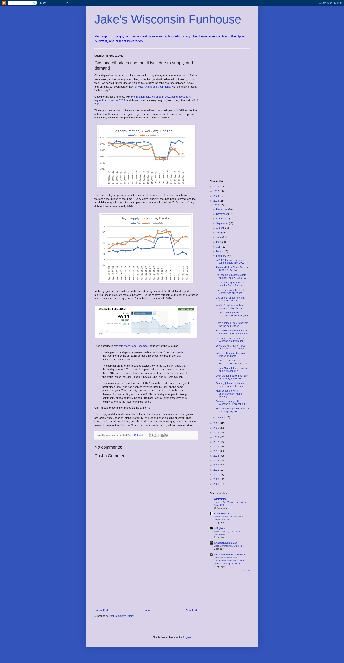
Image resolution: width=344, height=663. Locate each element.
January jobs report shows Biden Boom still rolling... (230, 385)
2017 (216, 442)
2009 (216, 479)
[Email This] (151, 435)
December (222, 209)
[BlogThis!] (155, 435)
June (219, 237)
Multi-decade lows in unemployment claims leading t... (229, 393)
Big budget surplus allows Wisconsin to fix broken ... (231, 339)
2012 (216, 465)
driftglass (219, 528)
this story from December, (134, 345)
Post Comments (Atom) (121, 616)
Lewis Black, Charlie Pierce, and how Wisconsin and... (231, 347)
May (218, 242)
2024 (216, 196)
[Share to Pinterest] (166, 435)
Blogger (186, 637)
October (220, 218)
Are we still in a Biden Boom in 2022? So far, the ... (232, 269)
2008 (216, 484)
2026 (216, 186)
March (220, 251)
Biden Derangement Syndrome (229, 546)
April (219, 246)
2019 (216, 432)
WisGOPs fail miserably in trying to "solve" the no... (230, 306)
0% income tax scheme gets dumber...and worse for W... (232, 276)
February (221, 256)
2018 (216, 437)
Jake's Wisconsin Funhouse (167, 19)
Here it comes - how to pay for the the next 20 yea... (232, 324)
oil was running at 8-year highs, (153, 86)
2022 (216, 205)
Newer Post (101, 610)
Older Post (191, 610)
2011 (216, 469)
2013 (216, 460)
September (222, 223)
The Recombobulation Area (229, 554)
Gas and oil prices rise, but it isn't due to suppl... (231, 299)
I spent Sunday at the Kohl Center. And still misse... (230, 291)
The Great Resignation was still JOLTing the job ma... (232, 410)
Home (147, 610)
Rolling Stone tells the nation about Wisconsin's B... (231, 369)
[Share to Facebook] (163, 435)
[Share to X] (159, 435)
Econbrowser (221, 513)
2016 (216, 446)
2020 (216, 428)
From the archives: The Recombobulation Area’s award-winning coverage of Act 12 (229, 560)
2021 (216, 423)
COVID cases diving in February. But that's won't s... (232, 362)
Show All (246, 571)
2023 (216, 200)
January (221, 417)
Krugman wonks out (225, 543)
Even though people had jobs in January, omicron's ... (232, 377)
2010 (216, 474)
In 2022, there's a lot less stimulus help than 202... (230, 261)
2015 (216, 451)
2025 (216, 191)
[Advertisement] (146, 576)
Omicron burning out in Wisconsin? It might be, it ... (232, 402)
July (218, 232)
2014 (216, 455)
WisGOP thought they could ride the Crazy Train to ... (230, 284)
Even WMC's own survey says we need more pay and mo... (232, 332)
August (220, 228)
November (222, 214)
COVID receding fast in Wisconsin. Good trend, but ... (232, 315)
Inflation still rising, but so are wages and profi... (231, 354)
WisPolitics (220, 499)
